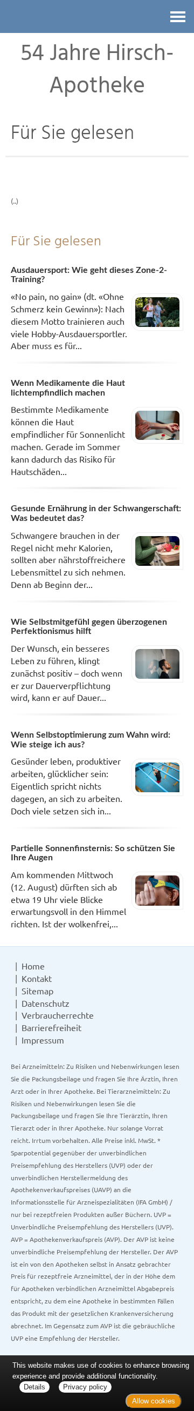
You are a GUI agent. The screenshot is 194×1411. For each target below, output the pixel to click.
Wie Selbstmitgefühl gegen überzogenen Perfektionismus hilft (89, 627)
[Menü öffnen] (178, 16)
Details (34, 1387)
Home (33, 965)
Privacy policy (85, 1387)
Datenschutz (46, 1003)
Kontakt (37, 978)
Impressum (43, 1039)
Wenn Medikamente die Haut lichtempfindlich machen (68, 388)
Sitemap (37, 990)
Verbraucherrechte (58, 1014)
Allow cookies (153, 1401)
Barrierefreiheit (51, 1027)
